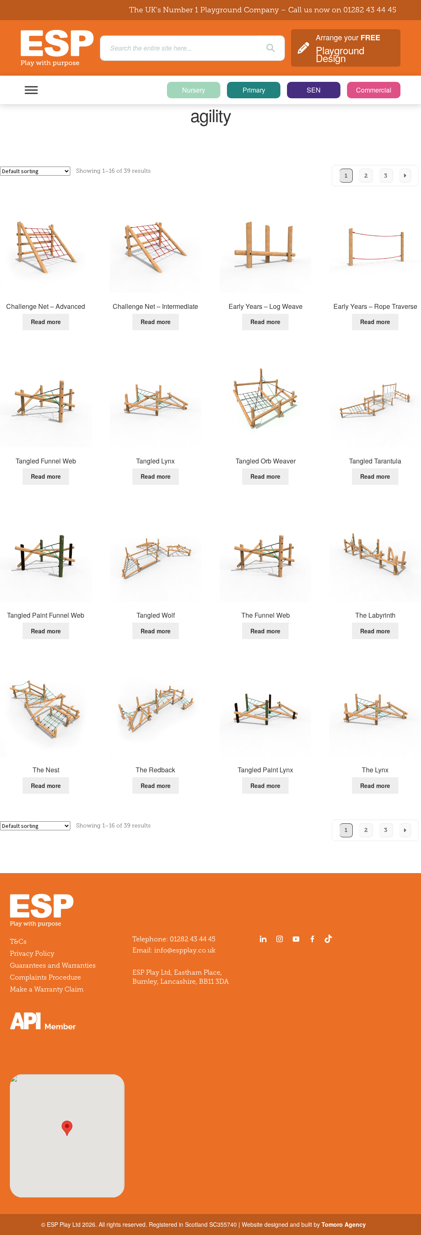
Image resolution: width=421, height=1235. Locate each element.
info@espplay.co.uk (184, 950)
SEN (314, 90)
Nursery (193, 90)
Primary (254, 90)
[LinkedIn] (263, 939)
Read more (46, 321)
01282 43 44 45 (369, 10)
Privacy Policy (32, 953)
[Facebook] (312, 939)
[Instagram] (279, 939)
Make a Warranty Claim (46, 989)
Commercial (373, 90)
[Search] (271, 48)
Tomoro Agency (344, 1224)
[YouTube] (296, 939)
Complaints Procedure (45, 977)
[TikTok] (330, 939)
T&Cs (18, 941)
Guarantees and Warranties (53, 965)
